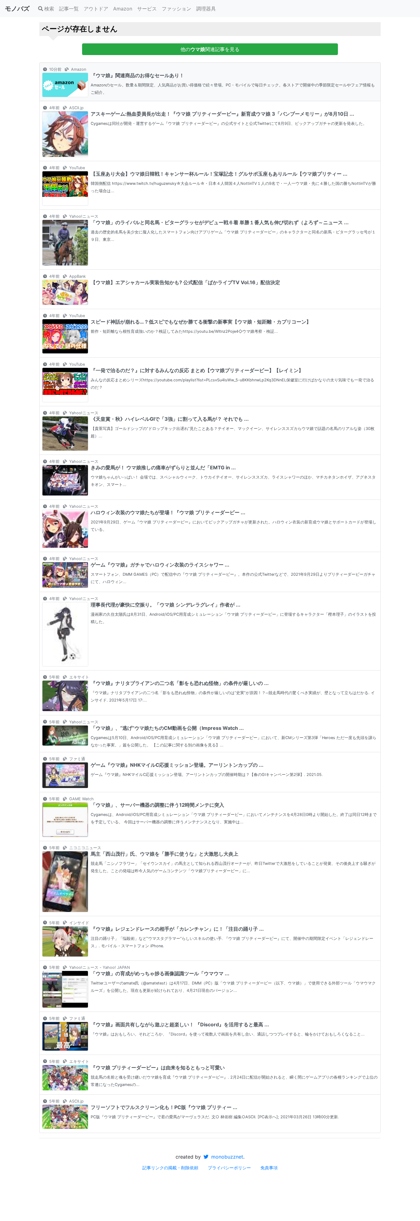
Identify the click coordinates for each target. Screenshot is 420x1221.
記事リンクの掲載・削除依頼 (170, 1167)
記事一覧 (69, 9)
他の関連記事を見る (210, 49)
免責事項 (269, 1167)
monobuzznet (226, 1157)
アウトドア (96, 9)
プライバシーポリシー (229, 1167)
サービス (147, 9)
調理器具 (206, 9)
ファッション (176, 9)
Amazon (122, 9)
